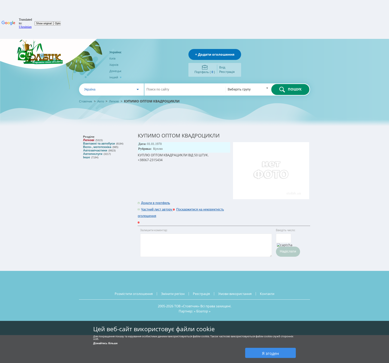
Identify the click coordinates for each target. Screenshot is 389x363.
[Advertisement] (256, 206)
